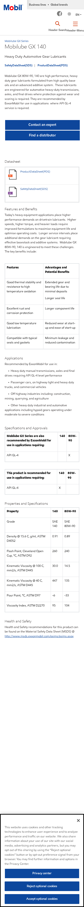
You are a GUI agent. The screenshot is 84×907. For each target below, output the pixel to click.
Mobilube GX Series (16, 41)
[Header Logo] (13, 5)
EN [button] (77, 15)
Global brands (59, 5)
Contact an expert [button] (42, 124)
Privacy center (42, 873)
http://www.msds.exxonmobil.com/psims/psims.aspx (39, 636)
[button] (75, 26)
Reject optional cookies (42, 886)
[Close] (78, 820)
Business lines (37, 5)
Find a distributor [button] (42, 135)
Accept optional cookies (42, 899)
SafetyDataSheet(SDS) (18, 65)
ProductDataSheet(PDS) (53, 65)
